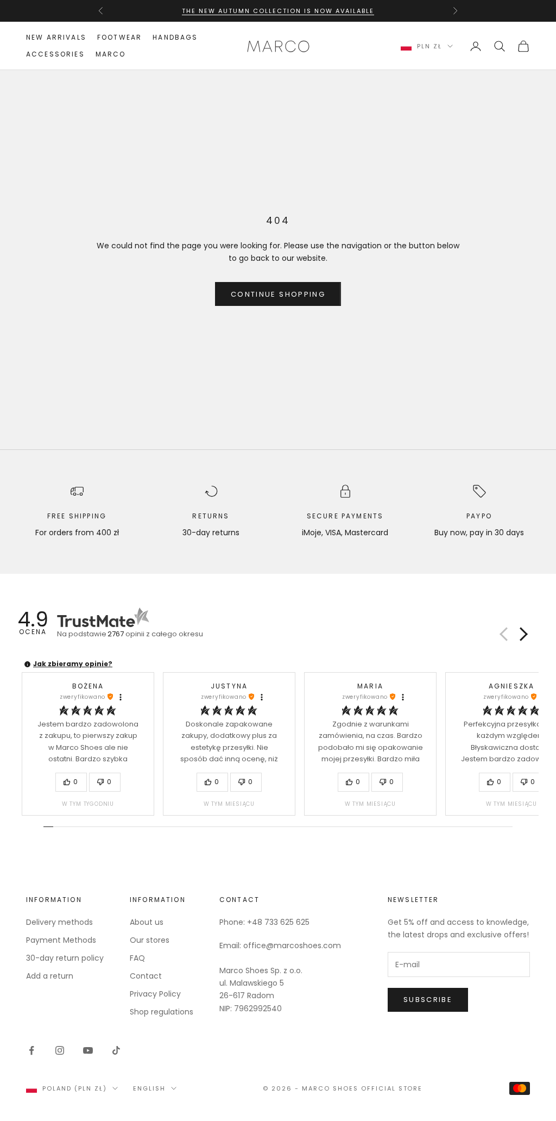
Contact (146, 975)
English (149, 1088)
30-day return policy (65, 958)
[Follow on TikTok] (116, 1050)
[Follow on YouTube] (88, 1050)
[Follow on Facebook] (31, 1050)
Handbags (175, 37)
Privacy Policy (155, 993)
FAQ (137, 958)
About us (146, 922)
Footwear (119, 37)
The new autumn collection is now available (278, 11)
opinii (155, 634)
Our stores (149, 940)
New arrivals (56, 37)
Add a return (49, 975)
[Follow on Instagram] (59, 1050)
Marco (111, 54)
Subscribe (427, 999)
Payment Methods (61, 940)
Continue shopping (278, 294)
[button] (522, 634)
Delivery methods (59, 922)
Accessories (55, 54)
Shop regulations (161, 1011)
